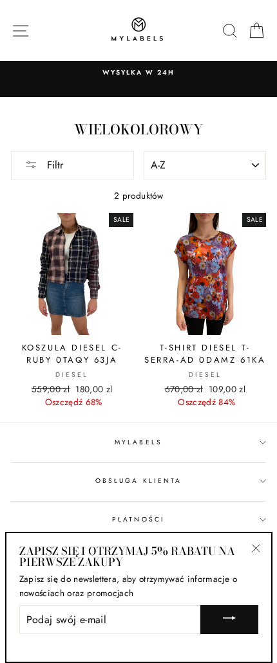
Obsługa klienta (138, 481)
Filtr (53, 165)
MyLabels (138, 442)
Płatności (138, 519)
